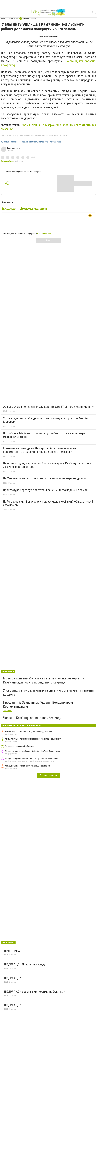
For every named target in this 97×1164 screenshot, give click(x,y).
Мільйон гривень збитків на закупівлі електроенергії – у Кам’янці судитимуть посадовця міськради (44, 680)
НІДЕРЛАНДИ (12, 978)
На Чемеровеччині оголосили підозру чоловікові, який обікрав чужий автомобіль (48, 503)
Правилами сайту (45, 233)
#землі (25, 142)
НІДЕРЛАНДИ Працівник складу (24, 964)
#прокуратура (55, 142)
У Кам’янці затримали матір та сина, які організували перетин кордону (48, 692)
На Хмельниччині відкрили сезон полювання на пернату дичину (45, 478)
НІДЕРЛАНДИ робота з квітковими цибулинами (34, 991)
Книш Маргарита (13, 148)
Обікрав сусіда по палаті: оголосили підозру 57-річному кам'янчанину (48, 406)
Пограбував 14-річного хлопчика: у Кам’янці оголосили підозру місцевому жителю (44, 435)
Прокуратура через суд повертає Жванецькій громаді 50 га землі (45, 490)
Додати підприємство (48, 775)
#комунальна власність (38, 142)
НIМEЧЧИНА (12, 951)
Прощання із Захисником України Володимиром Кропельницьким (38, 704)
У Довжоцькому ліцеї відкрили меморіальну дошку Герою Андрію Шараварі (45, 420)
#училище (5, 142)
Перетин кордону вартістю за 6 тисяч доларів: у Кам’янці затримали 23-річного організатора (47, 465)
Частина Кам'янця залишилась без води (32, 718)
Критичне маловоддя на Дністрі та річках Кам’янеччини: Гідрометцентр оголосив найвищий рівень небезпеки (40, 450)
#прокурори (15, 142)
